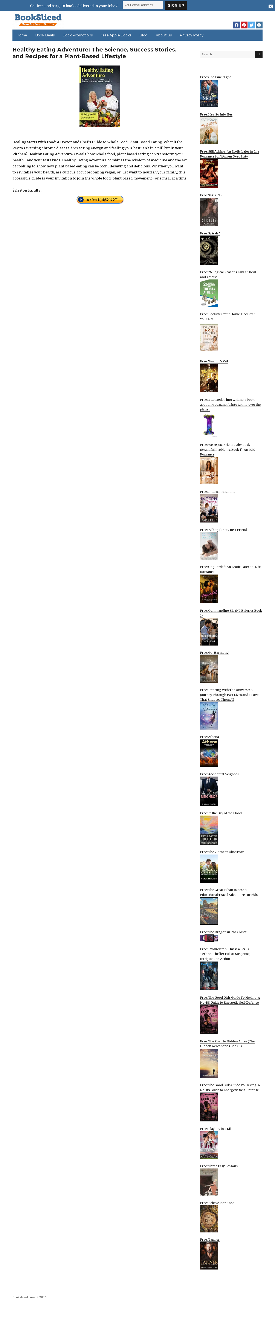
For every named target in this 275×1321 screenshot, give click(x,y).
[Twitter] (251, 25)
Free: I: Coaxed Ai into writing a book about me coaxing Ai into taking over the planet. (230, 404)
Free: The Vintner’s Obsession (222, 852)
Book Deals (45, 35)
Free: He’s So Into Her (216, 114)
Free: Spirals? (210, 233)
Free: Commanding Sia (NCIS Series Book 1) (231, 613)
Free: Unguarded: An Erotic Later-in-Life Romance (230, 569)
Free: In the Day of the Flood (221, 813)
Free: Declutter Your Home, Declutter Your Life (227, 316)
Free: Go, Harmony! (214, 653)
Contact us (219, 1299)
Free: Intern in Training (218, 492)
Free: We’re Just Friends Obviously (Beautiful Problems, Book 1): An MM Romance (227, 449)
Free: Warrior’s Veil (214, 361)
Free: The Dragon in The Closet (223, 932)
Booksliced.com (23, 1297)
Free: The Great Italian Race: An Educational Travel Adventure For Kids (229, 892)
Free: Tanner (210, 1239)
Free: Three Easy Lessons (219, 1166)
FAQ (235, 1299)
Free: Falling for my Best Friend (223, 530)
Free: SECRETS (211, 195)
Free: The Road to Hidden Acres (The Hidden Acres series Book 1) (227, 1043)
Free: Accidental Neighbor (219, 774)
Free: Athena (209, 737)
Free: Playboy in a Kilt (216, 1129)
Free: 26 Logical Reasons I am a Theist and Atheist (228, 274)
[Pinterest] (244, 25)
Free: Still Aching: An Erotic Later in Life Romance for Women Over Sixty (229, 154)
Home (22, 35)
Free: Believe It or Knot (217, 1203)
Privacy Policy (191, 35)
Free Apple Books (116, 35)
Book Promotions (78, 35)
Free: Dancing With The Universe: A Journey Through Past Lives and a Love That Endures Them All (229, 695)
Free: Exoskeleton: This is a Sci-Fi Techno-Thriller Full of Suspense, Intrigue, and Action (225, 954)
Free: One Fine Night (215, 77)
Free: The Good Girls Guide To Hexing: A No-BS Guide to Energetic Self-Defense (230, 1000)
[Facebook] (236, 25)
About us (164, 35)
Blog (143, 35)
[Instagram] (259, 25)
